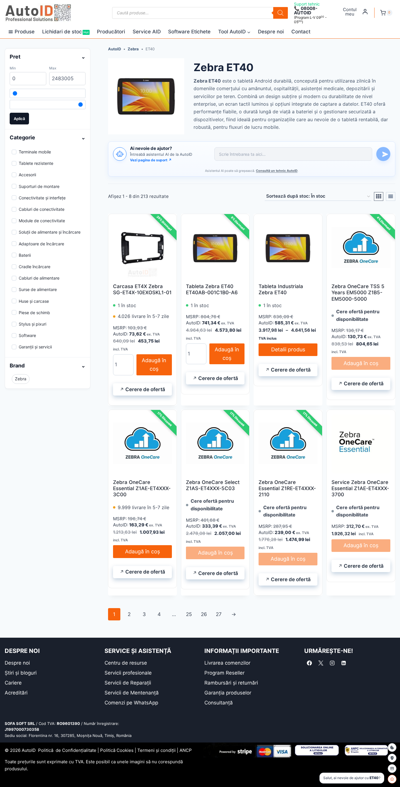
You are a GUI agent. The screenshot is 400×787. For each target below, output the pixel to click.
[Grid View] (378, 196)
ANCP (186, 750)
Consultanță (218, 703)
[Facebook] (309, 663)
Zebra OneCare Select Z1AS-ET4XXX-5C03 (213, 485)
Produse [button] (25, 32)
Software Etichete (189, 32)
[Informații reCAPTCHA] (392, 758)
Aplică (19, 118)
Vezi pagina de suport (151, 160)
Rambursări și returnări (231, 683)
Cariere (13, 683)
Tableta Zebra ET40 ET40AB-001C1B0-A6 (212, 289)
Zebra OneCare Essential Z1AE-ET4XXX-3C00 (142, 488)
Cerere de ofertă (145, 389)
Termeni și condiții (156, 750)
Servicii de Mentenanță (132, 693)
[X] (321, 663)
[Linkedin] (343, 663)
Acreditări (16, 693)
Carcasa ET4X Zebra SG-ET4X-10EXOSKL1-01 (142, 289)
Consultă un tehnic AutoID (277, 171)
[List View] (390, 196)
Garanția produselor (227, 693)
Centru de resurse (126, 663)
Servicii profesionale (128, 673)
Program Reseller (224, 673)
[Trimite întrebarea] (383, 154)
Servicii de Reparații (128, 683)
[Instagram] (332, 663)
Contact (300, 32)
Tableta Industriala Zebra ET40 (281, 289)
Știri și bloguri (21, 673)
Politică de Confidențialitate (67, 750)
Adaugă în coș (154, 364)
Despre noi (271, 32)
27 (219, 614)
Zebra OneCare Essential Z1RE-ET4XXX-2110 (287, 488)
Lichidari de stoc (65, 32)
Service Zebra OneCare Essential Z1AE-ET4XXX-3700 (360, 488)
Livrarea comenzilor (227, 663)
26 (204, 614)
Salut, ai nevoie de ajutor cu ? (351, 778)
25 (189, 614)
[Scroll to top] (9, 772)
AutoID (114, 49)
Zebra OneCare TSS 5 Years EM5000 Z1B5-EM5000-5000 (357, 292)
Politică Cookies (117, 750)
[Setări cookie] (392, 747)
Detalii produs (288, 349)
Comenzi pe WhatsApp (131, 703)
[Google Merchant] (392, 768)
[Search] (280, 13)
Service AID (147, 32)
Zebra (133, 49)
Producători (111, 32)
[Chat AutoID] (392, 779)
